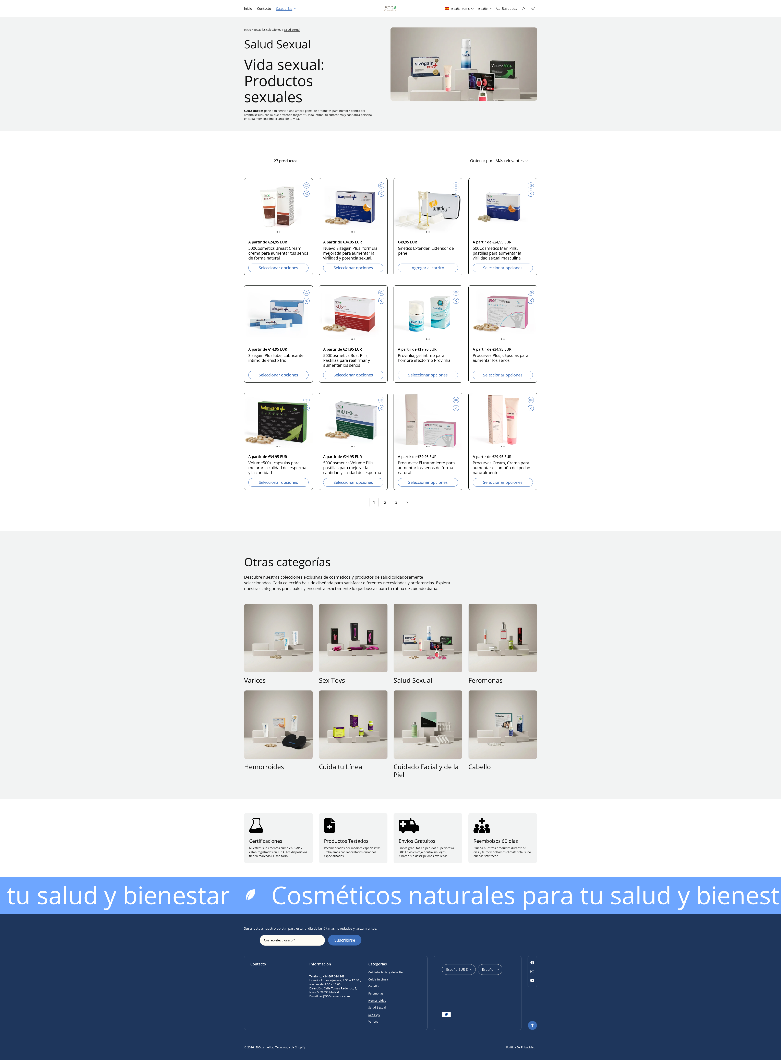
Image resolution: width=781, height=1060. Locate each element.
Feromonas (485, 680)
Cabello (479, 767)
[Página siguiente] (406, 502)
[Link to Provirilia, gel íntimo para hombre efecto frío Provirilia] (428, 314)
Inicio (247, 30)
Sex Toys (332, 680)
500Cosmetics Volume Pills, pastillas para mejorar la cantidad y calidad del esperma (352, 467)
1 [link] (374, 502)
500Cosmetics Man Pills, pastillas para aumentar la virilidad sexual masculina (497, 253)
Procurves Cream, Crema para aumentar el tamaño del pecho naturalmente (501, 467)
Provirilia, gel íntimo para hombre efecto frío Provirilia (424, 358)
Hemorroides (264, 767)
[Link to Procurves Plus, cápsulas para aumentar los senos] (503, 314)
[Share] (306, 194)
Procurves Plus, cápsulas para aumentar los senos (500, 358)
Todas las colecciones (267, 30)
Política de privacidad (520, 1047)
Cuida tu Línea (340, 767)
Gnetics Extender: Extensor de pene (426, 250)
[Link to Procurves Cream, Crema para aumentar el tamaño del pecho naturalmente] (503, 421)
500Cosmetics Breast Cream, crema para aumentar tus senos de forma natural (278, 253)
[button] (286, 8)
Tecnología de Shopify (290, 1047)
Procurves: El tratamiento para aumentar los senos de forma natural (426, 467)
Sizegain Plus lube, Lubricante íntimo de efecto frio (275, 358)
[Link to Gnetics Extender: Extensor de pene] (428, 206)
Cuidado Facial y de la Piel (426, 771)
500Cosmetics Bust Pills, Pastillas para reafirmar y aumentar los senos (346, 360)
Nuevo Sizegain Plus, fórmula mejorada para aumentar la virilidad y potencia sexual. (350, 253)
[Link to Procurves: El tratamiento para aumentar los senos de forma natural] (428, 421)
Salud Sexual (413, 680)
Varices (255, 680)
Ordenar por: (481, 160)
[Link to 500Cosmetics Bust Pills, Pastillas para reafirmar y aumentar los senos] (353, 314)
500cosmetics (264, 1047)
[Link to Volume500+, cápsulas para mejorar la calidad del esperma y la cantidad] (278, 421)
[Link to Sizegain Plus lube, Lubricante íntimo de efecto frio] (278, 314)
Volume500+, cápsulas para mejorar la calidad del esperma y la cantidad (277, 467)
